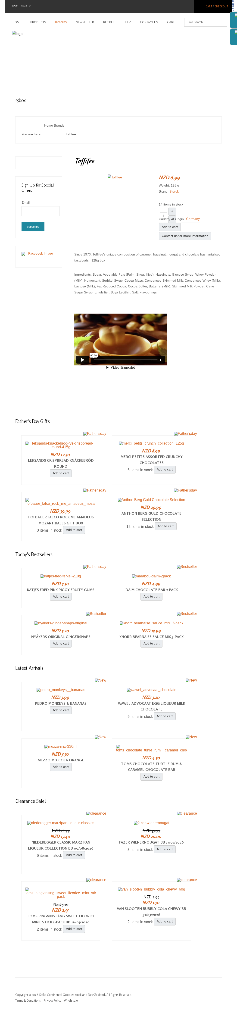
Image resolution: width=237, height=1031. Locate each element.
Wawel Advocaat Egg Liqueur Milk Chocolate (151, 706)
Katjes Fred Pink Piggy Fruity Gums (60, 589)
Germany (193, 219)
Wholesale (71, 1000)
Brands (61, 22)
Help (127, 22)
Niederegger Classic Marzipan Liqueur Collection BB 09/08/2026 (61, 845)
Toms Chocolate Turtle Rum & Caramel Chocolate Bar (151, 766)
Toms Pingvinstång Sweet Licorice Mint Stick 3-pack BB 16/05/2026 (61, 919)
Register (26, 5)
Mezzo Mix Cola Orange (61, 760)
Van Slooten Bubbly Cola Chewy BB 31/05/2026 (151, 911)
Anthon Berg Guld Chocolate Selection (151, 516)
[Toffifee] (115, 177)
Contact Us (149, 22)
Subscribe (33, 226)
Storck (174, 191)
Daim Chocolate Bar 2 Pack (151, 589)
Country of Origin (171, 219)
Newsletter (85, 22)
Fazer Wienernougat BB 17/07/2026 (151, 842)
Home (16, 22)
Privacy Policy (52, 1000)
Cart (209, 6)
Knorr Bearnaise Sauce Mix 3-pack (151, 636)
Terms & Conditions (28, 1000)
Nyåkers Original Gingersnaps (60, 636)
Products (38, 22)
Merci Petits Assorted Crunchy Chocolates (152, 459)
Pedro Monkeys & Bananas (61, 703)
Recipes (108, 22)
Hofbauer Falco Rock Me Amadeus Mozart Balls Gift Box (61, 520)
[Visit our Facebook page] (39, 256)
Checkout (221, 6)
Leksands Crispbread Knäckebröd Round (61, 463)
